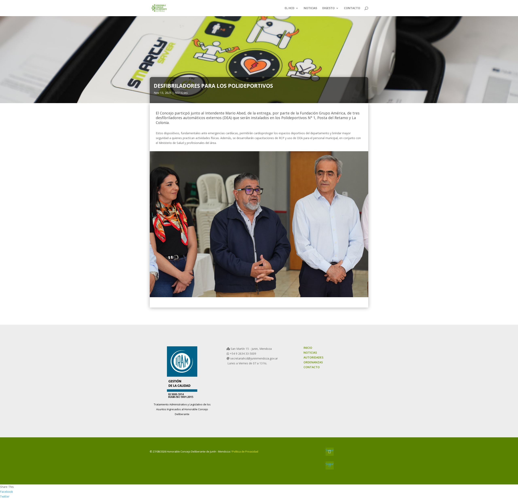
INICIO (308, 348)
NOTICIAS (310, 8)
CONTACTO (352, 8)
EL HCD (289, 8)
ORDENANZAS (313, 362)
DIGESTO (328, 8)
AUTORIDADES (313, 357)
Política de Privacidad (245, 451)
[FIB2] (259, 297)
